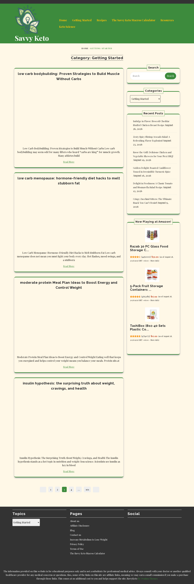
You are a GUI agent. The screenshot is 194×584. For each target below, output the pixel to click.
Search (170, 75)
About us (74, 521)
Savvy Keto (32, 37)
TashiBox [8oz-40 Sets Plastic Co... (148, 327)
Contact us (75, 534)
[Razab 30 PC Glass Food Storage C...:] (152, 235)
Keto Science (67, 27)
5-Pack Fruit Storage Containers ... (146, 287)
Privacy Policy (77, 544)
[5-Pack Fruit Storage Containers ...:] (152, 275)
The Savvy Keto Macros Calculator (133, 20)
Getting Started (82, 20)
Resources (167, 20)
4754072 (145, 336)
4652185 (145, 296)
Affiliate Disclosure (79, 525)
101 (88, 489)
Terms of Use (77, 548)
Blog (72, 530)
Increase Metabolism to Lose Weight (88, 539)
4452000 (146, 256)
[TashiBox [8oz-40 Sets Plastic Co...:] (152, 314)
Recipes (102, 20)
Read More (68, 161)
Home (63, 20)
